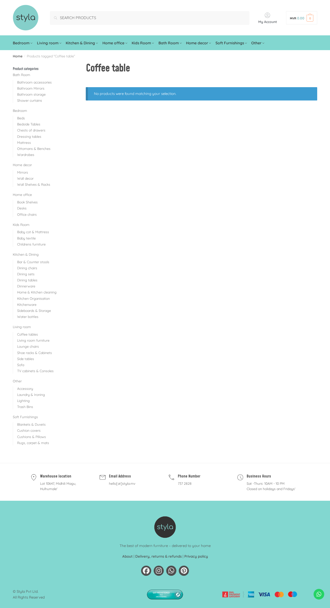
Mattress (24, 142)
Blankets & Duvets (31, 424)
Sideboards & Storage (34, 310)
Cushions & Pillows (31, 437)
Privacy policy (196, 556)
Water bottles (27, 317)
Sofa (20, 365)
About (127, 556)
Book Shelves (27, 202)
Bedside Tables (28, 124)
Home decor (22, 165)
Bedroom (20, 110)
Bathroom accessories (34, 82)
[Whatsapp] (171, 571)
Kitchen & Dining (26, 254)
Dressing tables (29, 136)
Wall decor (25, 178)
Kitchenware (26, 304)
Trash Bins (25, 407)
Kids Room (21, 225)
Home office (22, 194)
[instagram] (159, 571)
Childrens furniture (31, 244)
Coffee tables (27, 334)
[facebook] (146, 571)
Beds (21, 118)
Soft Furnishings (25, 417)
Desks (22, 208)
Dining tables (27, 280)
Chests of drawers (31, 130)
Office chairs (27, 214)
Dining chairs (27, 268)
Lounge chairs (28, 346)
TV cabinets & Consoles (35, 371)
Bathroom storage (31, 94)
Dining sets (26, 274)
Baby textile (26, 238)
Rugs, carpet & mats (33, 443)
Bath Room (21, 75)
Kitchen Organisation (33, 298)
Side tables (25, 359)
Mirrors (22, 172)
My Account (267, 22)
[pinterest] (184, 571)
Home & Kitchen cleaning (37, 292)
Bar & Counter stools (33, 262)
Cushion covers (29, 430)
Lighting (23, 401)
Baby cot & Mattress (33, 232)
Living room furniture (33, 340)
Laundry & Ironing (31, 395)
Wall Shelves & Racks (33, 184)
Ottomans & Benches (33, 148)
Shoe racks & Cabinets (34, 353)
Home (17, 56)
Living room (22, 327)
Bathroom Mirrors (30, 88)
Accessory (25, 388)
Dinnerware (26, 286)
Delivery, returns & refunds (158, 556)
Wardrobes (25, 155)
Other (17, 381)
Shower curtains (29, 100)
